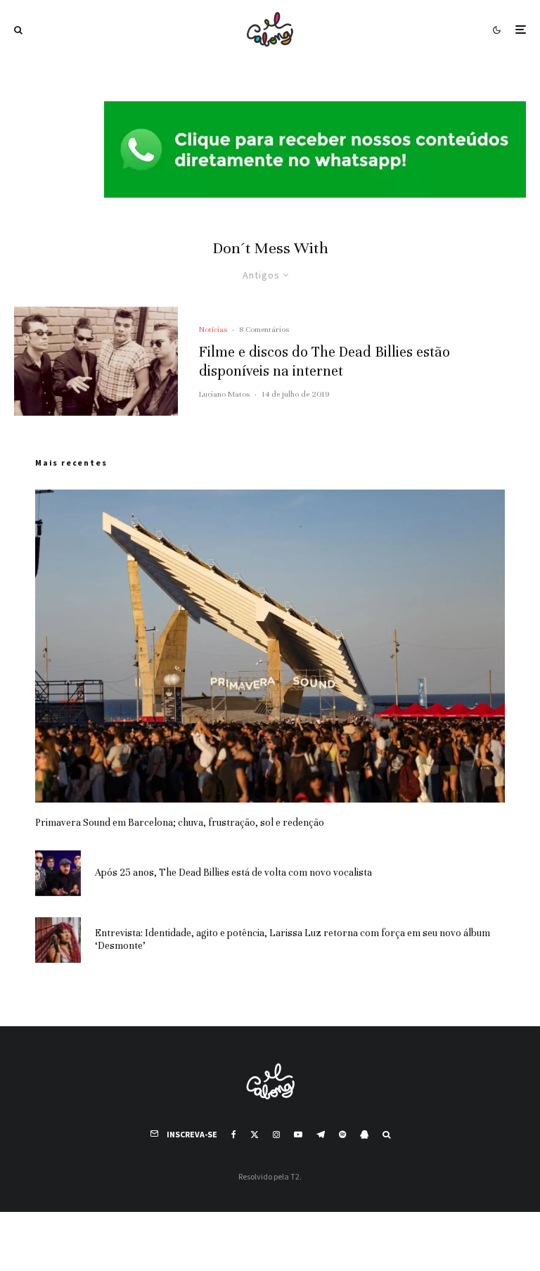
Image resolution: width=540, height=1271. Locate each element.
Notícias (213, 329)
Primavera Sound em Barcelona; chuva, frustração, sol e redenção (179, 823)
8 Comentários (264, 329)
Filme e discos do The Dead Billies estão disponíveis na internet (324, 361)
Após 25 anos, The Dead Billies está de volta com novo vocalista (233, 873)
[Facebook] (233, 1134)
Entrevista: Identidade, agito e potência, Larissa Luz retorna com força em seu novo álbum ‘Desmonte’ (292, 939)
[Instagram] (276, 1134)
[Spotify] (342, 1134)
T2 (295, 1176)
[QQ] (364, 1134)
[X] (254, 1134)
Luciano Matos (224, 394)
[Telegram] (320, 1134)
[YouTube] (298, 1134)
